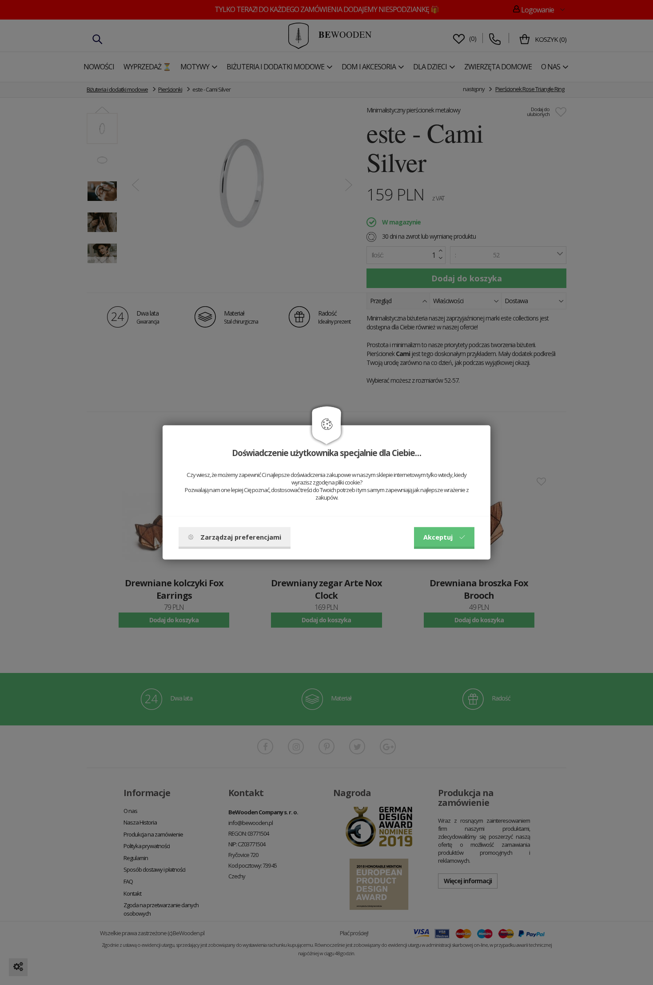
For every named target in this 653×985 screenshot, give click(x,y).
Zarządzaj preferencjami (240, 537)
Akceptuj (438, 537)
